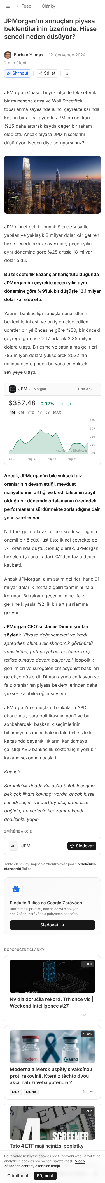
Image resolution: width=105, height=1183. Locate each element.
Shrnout (20, 73)
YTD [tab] (30, 412)
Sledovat (85, 845)
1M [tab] (12, 412)
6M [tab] (21, 412)
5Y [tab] (47, 412)
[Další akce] (91, 1015)
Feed (26, 6)
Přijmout (45, 1175)
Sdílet (49, 73)
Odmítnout (17, 1175)
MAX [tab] (57, 412)
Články (48, 6)
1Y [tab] (40, 412)
